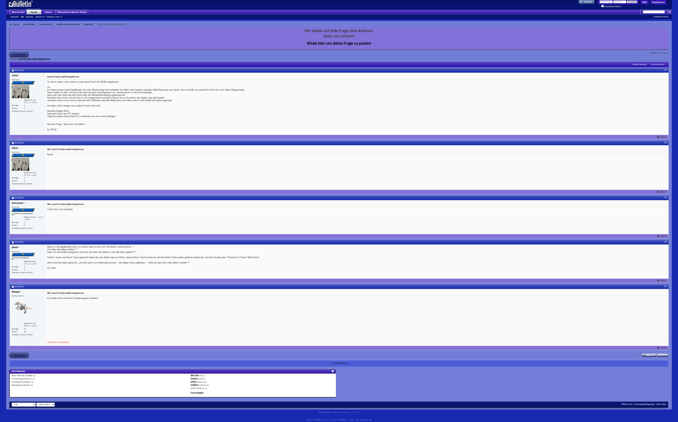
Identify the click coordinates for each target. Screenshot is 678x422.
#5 (666, 286)
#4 (666, 242)
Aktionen (39, 17)
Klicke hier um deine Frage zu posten (339, 43)
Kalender (30, 17)
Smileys (194, 379)
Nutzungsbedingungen (644, 404)
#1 (666, 70)
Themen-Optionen (639, 65)
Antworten (19, 54)
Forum (34, 12)
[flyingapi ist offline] (23, 310)
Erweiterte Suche (661, 17)
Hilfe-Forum (627, 404)
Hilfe (644, 2)
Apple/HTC (89, 24)
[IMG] (193, 382)
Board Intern (29, 24)
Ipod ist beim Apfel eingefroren (34, 59)
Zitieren (663, 137)
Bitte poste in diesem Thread (72, 12)
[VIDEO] (194, 385)
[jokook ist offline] (20, 258)
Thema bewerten (657, 65)
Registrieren (658, 2)
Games (48, 12)
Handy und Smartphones (68, 24)
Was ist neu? (18, 12)
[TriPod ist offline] (20, 91)
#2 (666, 143)
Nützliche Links (53, 17)
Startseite (15, 17)
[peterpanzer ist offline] (22, 213)
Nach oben (662, 355)
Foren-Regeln (197, 393)
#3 (666, 198)
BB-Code (195, 376)
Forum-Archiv (45, 24)
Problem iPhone (339, 363)
